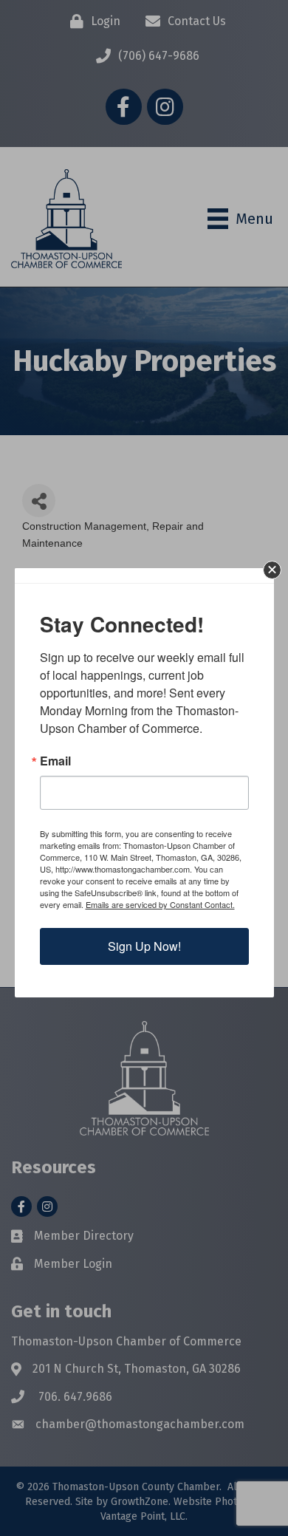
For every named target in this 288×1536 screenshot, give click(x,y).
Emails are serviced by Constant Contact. (160, 904)
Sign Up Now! (144, 946)
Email (55, 761)
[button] (272, 570)
